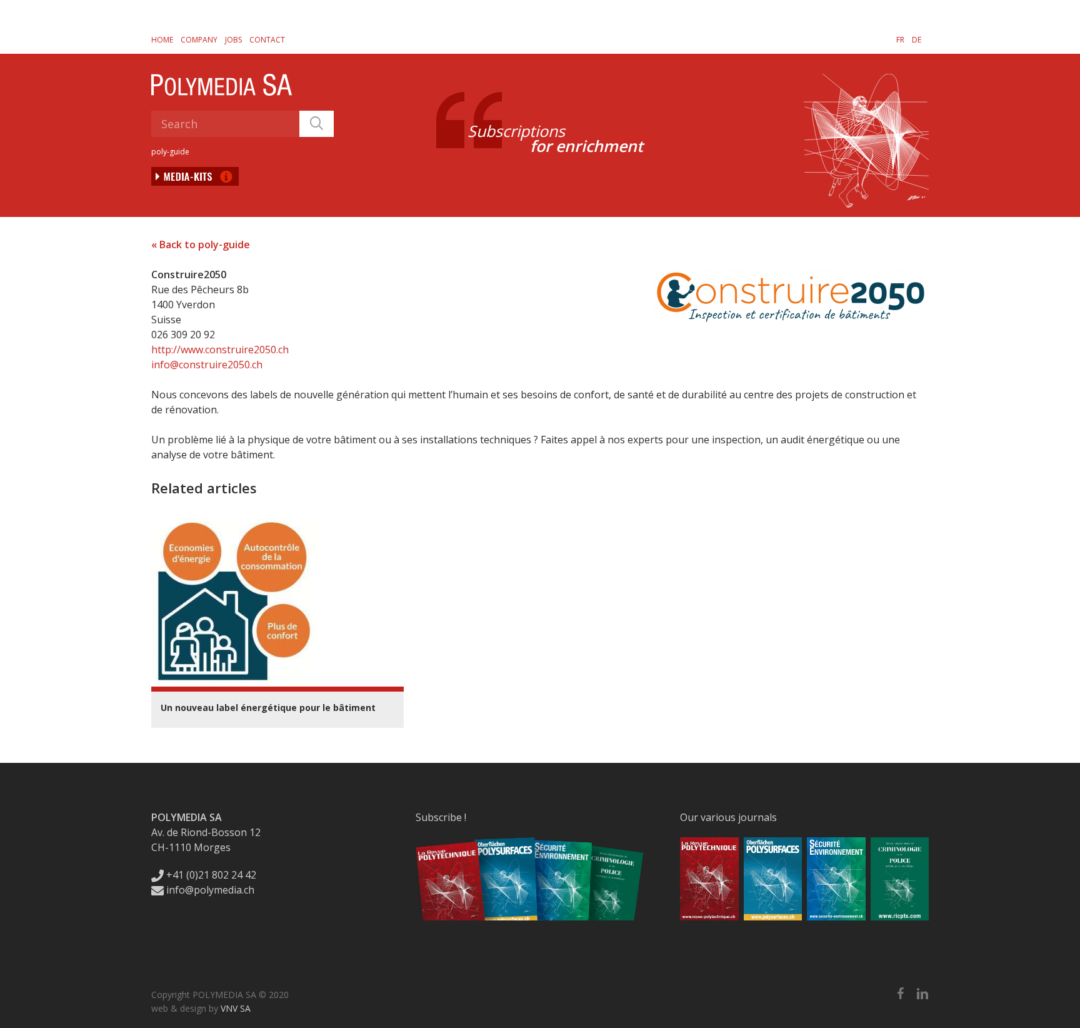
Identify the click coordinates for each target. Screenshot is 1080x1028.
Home (162, 39)
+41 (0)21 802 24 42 (210, 875)
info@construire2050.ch (206, 364)
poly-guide (170, 151)
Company (199, 39)
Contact (267, 39)
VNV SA (236, 1008)
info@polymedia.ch (210, 890)
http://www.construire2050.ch (220, 349)
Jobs (233, 39)
